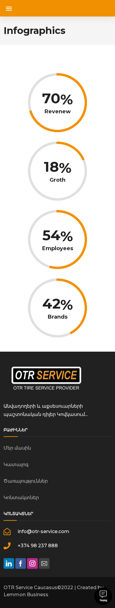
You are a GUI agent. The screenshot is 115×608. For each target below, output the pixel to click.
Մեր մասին (17, 448)
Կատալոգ (16, 464)
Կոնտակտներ (21, 497)
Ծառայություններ (26, 481)
